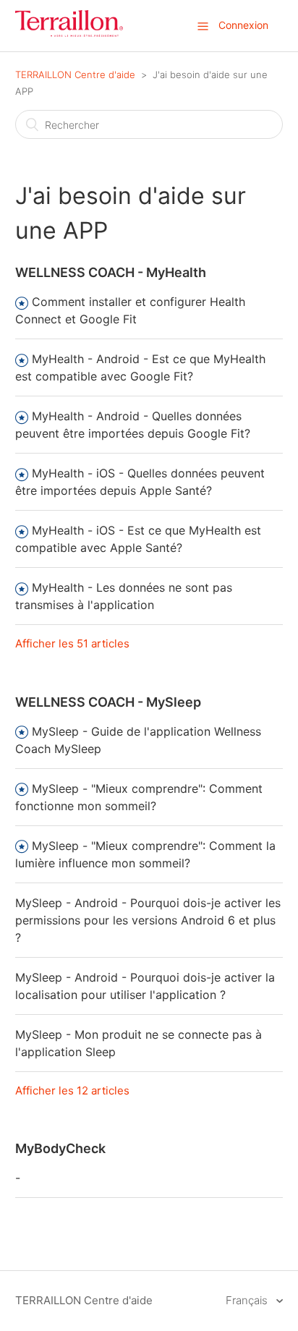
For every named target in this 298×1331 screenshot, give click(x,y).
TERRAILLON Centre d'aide (75, 74)
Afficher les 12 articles (72, 1090)
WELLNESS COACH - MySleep (108, 702)
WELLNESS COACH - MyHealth (110, 272)
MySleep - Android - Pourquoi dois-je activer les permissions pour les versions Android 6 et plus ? (148, 920)
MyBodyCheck (60, 1148)
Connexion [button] (243, 25)
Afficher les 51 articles (72, 643)
